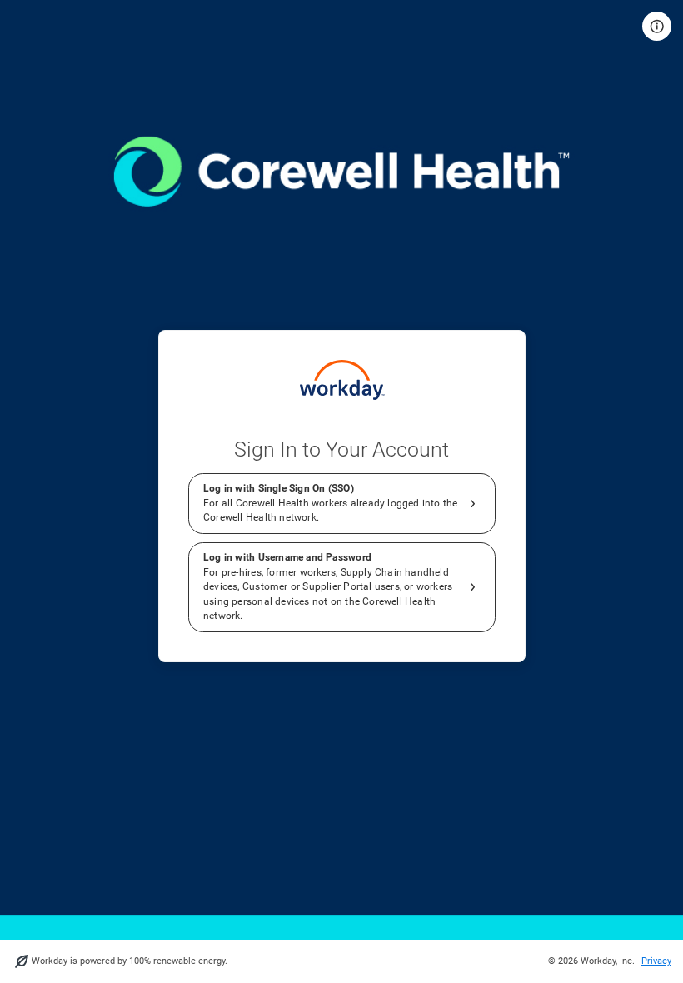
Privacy (656, 961)
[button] (656, 26)
